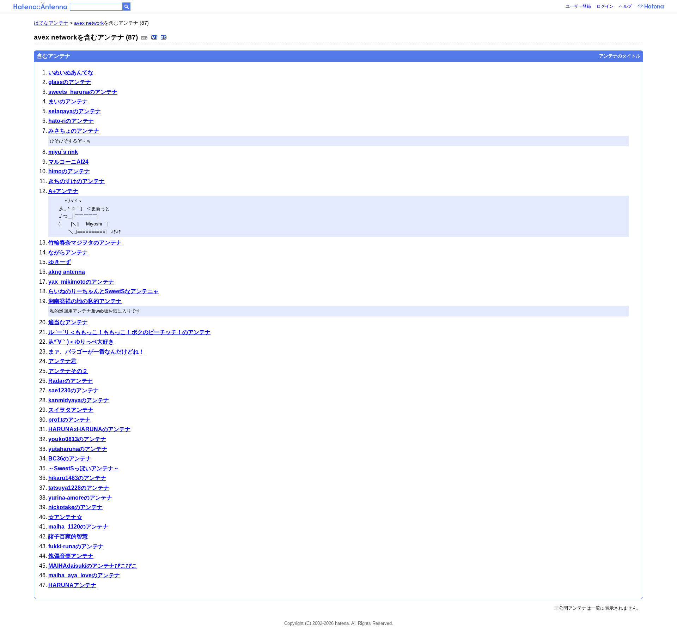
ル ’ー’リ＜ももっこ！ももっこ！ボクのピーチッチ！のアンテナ (129, 332)
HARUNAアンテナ (72, 585)
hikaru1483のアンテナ (77, 478)
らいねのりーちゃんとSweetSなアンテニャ (103, 291)
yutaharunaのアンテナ (77, 449)
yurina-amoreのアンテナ (80, 498)
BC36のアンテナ (69, 459)
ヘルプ (625, 6)
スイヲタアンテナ (70, 410)
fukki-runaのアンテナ (76, 546)
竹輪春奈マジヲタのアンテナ (85, 243)
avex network (89, 23)
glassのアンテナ (69, 82)
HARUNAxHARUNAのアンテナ (89, 429)
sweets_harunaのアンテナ (82, 92)
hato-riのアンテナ (71, 121)
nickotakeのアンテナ (75, 507)
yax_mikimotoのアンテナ (81, 282)
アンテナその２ (68, 371)
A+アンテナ (63, 191)
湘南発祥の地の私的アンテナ (85, 301)
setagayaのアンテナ (74, 111)
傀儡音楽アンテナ (70, 556)
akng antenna (66, 272)
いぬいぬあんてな (70, 73)
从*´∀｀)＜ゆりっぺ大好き (81, 342)
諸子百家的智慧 (68, 536)
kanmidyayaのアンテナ (78, 400)
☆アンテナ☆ (65, 517)
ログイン (605, 6)
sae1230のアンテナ (73, 390)
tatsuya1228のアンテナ (78, 488)
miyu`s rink (63, 152)
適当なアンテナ (68, 322)
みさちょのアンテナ (73, 131)
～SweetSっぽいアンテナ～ (83, 468)
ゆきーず (59, 262)
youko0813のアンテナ (77, 439)
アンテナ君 (62, 361)
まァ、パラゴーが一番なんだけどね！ (96, 352)
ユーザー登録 (578, 6)
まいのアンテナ (68, 101)
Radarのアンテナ (70, 381)
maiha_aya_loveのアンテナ (84, 575)
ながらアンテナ (68, 252)
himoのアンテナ (69, 171)
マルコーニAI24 (68, 162)
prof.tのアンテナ (69, 420)
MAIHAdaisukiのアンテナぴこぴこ (92, 566)
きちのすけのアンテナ (76, 181)
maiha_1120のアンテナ (78, 527)
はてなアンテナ (51, 23)
